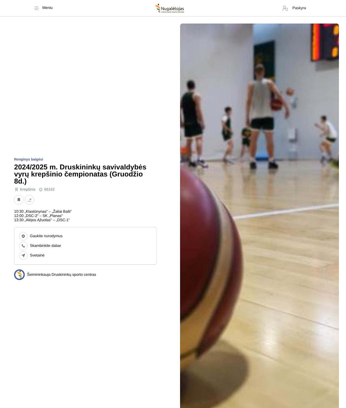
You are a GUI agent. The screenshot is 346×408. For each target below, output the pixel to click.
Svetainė (37, 255)
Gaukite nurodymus (46, 236)
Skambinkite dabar (45, 246)
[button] (19, 199)
